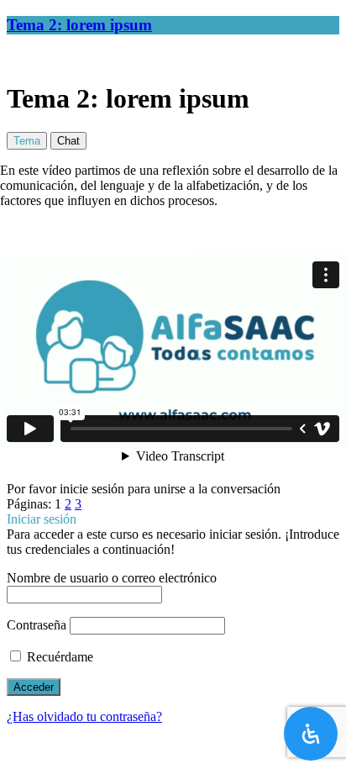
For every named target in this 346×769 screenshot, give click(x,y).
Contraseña (36, 625)
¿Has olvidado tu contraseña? (84, 716)
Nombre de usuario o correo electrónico (112, 578)
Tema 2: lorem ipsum (79, 25)
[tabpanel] (173, 322)
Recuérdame (58, 657)
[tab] (27, 141)
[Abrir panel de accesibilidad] (311, 734)
